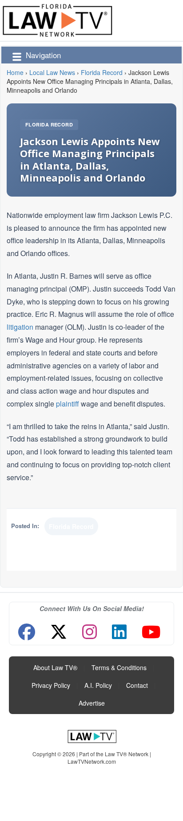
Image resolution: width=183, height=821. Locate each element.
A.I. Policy (98, 685)
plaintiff (67, 404)
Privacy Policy (51, 685)
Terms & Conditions (119, 667)
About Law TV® (55, 667)
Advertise (92, 703)
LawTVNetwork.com (92, 761)
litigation (20, 327)
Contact (137, 685)
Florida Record (49, 124)
